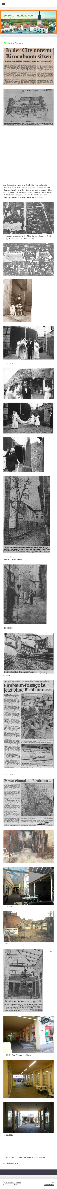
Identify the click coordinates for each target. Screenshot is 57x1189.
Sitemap (18, 1182)
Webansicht (49, 1185)
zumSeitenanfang (10, 1163)
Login (52, 1182)
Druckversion (10, 1182)
